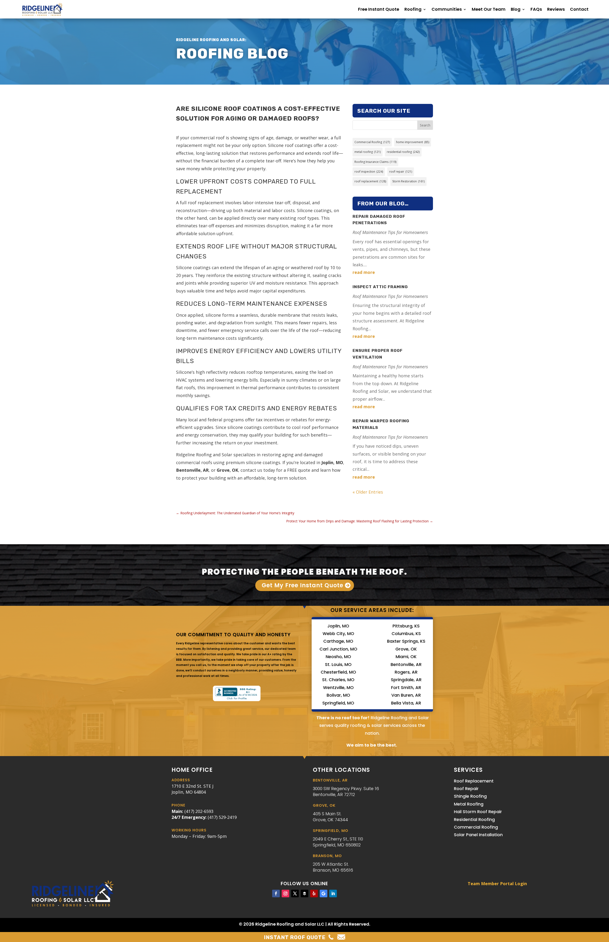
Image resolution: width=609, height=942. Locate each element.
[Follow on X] (295, 893)
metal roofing (367, 152)
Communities (447, 9)
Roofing (413, 9)
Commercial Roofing (372, 142)
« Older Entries (368, 492)
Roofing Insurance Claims (375, 162)
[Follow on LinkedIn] (333, 893)
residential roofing (403, 152)
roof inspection (368, 172)
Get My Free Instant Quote (302, 585)
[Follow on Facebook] (276, 893)
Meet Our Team (489, 9)
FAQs (536, 9)
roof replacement (370, 181)
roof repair (400, 172)
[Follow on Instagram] (285, 893)
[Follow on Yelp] (314, 893)
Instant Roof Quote (295, 937)
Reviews (556, 9)
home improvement (412, 142)
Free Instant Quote (378, 9)
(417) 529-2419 (222, 817)
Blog (516, 9)
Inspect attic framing (380, 286)
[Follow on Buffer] (304, 893)
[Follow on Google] (323, 893)
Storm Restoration (408, 181)
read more (364, 272)
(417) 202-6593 (198, 811)
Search (425, 125)
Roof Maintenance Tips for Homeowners (390, 232)
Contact (579, 9)
